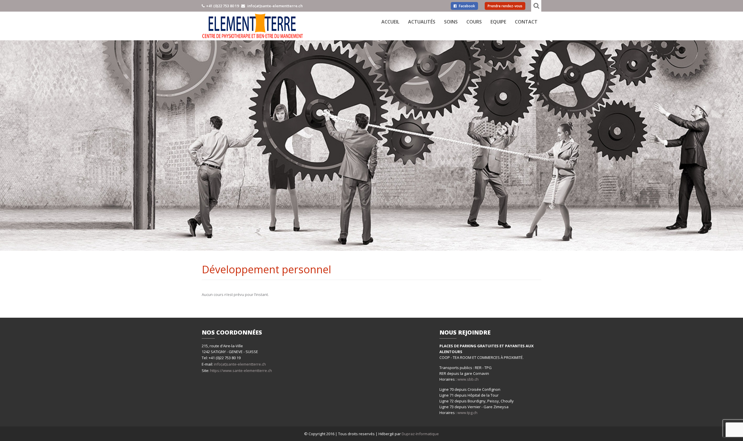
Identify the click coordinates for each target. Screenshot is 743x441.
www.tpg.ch (467, 412)
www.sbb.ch (468, 379)
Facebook (466, 5)
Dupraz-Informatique (420, 433)
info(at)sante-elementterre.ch (240, 364)
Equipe (498, 22)
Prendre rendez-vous (505, 5)
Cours (474, 22)
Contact (526, 22)
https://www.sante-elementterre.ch (240, 370)
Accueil (390, 22)
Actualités (421, 22)
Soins (451, 22)
